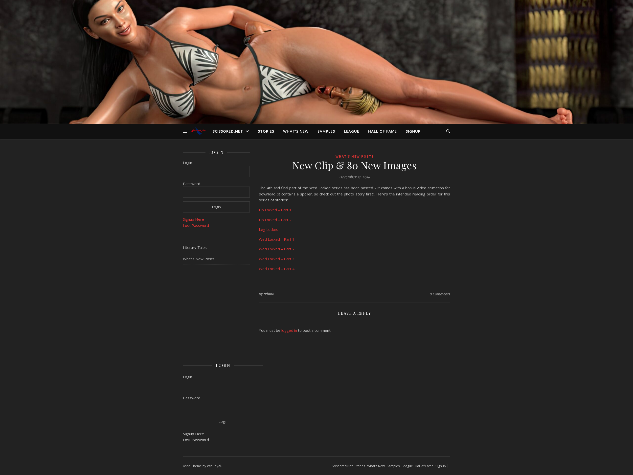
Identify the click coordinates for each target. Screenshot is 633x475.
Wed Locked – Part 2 (276, 248)
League (351, 131)
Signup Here (193, 219)
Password (191, 183)
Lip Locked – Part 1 (275, 209)
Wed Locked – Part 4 (276, 268)
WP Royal (214, 466)
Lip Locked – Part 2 (275, 219)
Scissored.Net (228, 131)
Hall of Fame (382, 131)
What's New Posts (199, 258)
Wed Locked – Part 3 (276, 258)
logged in (289, 330)
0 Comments (440, 293)
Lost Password (196, 225)
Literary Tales (195, 247)
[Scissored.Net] (199, 131)
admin (269, 293)
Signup (413, 131)
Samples (326, 131)
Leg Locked (268, 229)
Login (187, 162)
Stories (266, 131)
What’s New (296, 131)
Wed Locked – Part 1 (276, 239)
